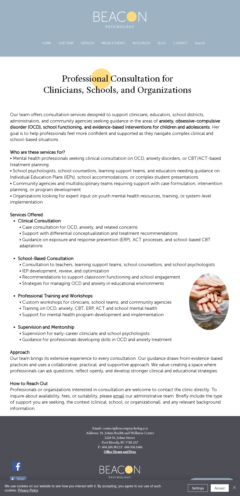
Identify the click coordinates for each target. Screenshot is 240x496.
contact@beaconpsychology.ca (125, 428)
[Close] (234, 488)
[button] (87, 43)
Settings (198, 488)
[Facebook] (16, 466)
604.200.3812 (111, 447)
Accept (220, 488)
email (118, 396)
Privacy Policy (28, 490)
